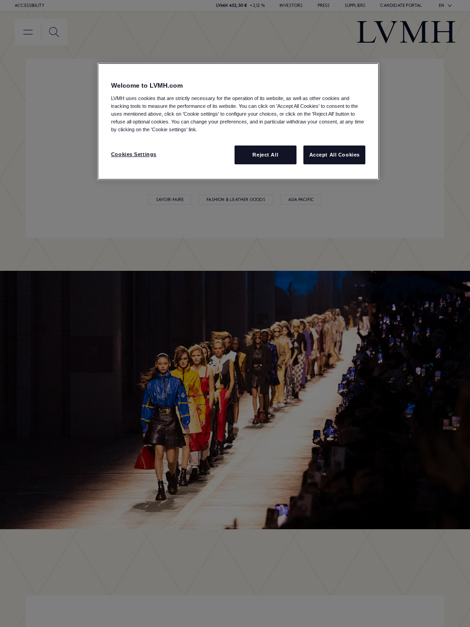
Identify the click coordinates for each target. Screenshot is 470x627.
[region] (238, 121)
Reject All (265, 154)
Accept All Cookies (334, 154)
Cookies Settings (134, 154)
